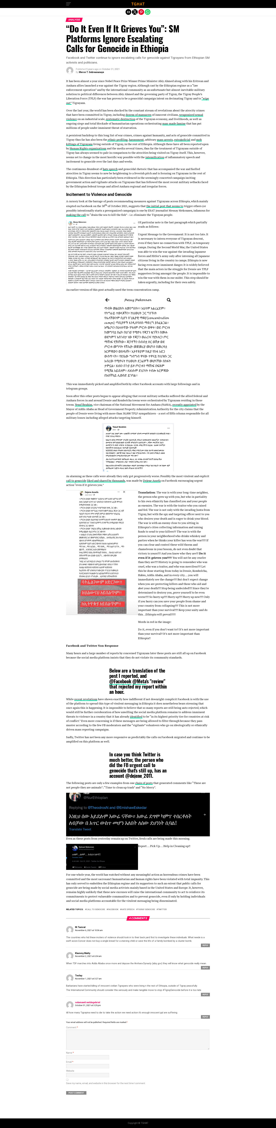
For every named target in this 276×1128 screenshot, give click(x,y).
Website (70, 1071)
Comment (72, 1027)
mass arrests (165, 139)
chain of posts (144, 783)
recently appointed (184, 404)
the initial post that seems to (164, 206)
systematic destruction (120, 119)
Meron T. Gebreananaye (91, 72)
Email (69, 1062)
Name (70, 1053)
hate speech (110, 169)
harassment (136, 139)
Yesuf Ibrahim (83, 404)
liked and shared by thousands (106, 480)
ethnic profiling (117, 139)
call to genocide (76, 480)
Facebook (113, 909)
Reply (205, 945)
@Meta (139, 681)
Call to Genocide (95, 909)
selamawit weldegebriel (87, 1002)
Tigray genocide (146, 909)
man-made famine (174, 123)
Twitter (162, 909)
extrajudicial (182, 139)
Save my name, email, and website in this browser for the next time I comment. (106, 1083)
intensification (154, 157)
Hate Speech (127, 909)
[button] (68, 4)
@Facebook (120, 681)
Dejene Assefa (152, 480)
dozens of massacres (138, 115)
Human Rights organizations (88, 148)
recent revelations (85, 699)
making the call (76, 215)
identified (136, 716)
